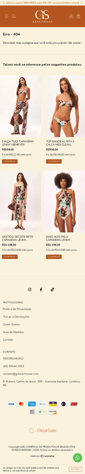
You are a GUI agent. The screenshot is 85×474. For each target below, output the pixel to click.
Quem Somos (11, 324)
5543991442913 (13, 358)
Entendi (75, 469)
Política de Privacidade (17, 309)
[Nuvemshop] (42, 456)
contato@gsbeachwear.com (20, 374)
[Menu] (6, 17)
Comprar (10, 161)
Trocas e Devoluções (16, 317)
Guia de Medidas (13, 332)
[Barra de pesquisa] (14, 17)
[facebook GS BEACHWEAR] (41, 289)
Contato (8, 340)
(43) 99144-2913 (13, 366)
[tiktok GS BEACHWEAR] (52, 289)
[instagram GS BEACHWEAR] (30, 289)
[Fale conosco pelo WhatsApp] (77, 457)
